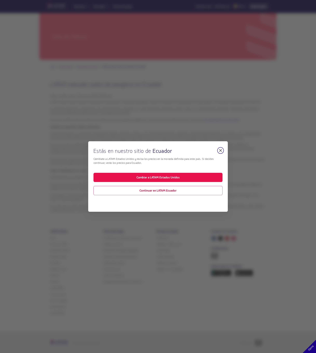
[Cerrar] (220, 150)
